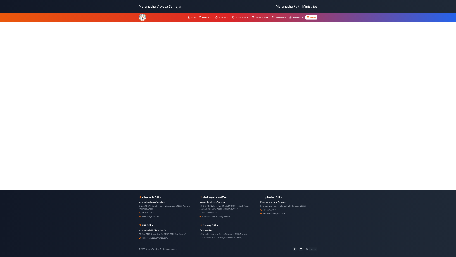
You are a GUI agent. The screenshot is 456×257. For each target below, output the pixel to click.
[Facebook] (295, 249)
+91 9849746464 (270, 209)
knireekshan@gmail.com (274, 213)
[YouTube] (301, 249)
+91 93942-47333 (149, 212)
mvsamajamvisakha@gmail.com (216, 216)
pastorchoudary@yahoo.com (155, 238)
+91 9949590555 (209, 212)
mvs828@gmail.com (150, 216)
